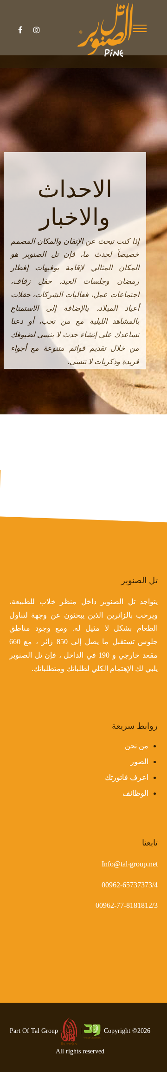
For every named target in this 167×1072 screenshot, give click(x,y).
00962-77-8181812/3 (127, 905)
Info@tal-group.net (130, 864)
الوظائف (135, 793)
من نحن (136, 746)
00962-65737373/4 (130, 885)
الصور (139, 762)
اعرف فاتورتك (126, 777)
